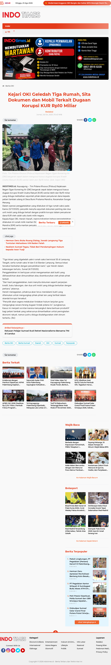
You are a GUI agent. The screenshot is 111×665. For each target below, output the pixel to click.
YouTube (25, 654)
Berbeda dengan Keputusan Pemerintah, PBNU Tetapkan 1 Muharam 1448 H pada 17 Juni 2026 (75, 444)
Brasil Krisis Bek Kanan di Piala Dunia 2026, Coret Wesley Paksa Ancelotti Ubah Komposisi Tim (75, 508)
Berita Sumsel (24, 343)
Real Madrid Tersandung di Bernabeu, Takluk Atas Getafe (75, 531)
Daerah (38, 343)
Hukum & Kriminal (68, 642)
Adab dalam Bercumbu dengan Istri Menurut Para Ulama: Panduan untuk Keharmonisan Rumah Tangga (74, 467)
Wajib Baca (72, 424)
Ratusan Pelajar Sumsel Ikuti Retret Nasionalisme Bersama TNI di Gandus (37, 332)
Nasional (80, 645)
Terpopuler (70, 343)
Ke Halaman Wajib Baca (86, 478)
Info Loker (81, 642)
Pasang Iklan (101, 645)
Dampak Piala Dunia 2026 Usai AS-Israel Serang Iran (96, 531)
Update (65, 223)
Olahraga (33, 649)
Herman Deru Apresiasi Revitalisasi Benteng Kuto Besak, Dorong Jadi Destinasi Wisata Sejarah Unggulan (80, 573)
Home (7, 3)
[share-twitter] (90, 120)
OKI (47, 343)
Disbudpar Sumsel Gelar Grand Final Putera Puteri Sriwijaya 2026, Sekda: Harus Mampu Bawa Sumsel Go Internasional (80, 610)
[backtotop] (55, 632)
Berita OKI (9, 343)
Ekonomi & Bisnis (37, 642)
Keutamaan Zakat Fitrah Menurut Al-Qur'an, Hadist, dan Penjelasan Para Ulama (98, 467)
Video (10, 32)
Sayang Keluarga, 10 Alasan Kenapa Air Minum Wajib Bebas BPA (98, 444)
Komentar (11, 120)
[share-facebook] (85, 120)
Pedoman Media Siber (103, 649)
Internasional (35, 645)
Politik (63, 649)
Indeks (8, 26)
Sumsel (58, 343)
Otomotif (49, 649)
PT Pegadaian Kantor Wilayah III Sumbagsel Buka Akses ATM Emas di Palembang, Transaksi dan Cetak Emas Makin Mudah (80, 586)
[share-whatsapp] (94, 120)
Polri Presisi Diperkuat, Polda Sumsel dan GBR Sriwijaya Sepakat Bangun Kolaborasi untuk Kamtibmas (78, 3)
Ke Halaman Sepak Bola (86, 541)
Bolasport (71, 488)
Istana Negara (51, 645)
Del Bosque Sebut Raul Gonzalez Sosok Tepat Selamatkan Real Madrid (98, 508)
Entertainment (51, 642)
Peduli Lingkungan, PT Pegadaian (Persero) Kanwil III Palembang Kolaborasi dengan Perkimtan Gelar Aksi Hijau (80, 561)
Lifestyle (64, 645)
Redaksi (99, 642)
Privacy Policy (102, 652)
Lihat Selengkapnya (86, 622)
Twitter (19, 654)
